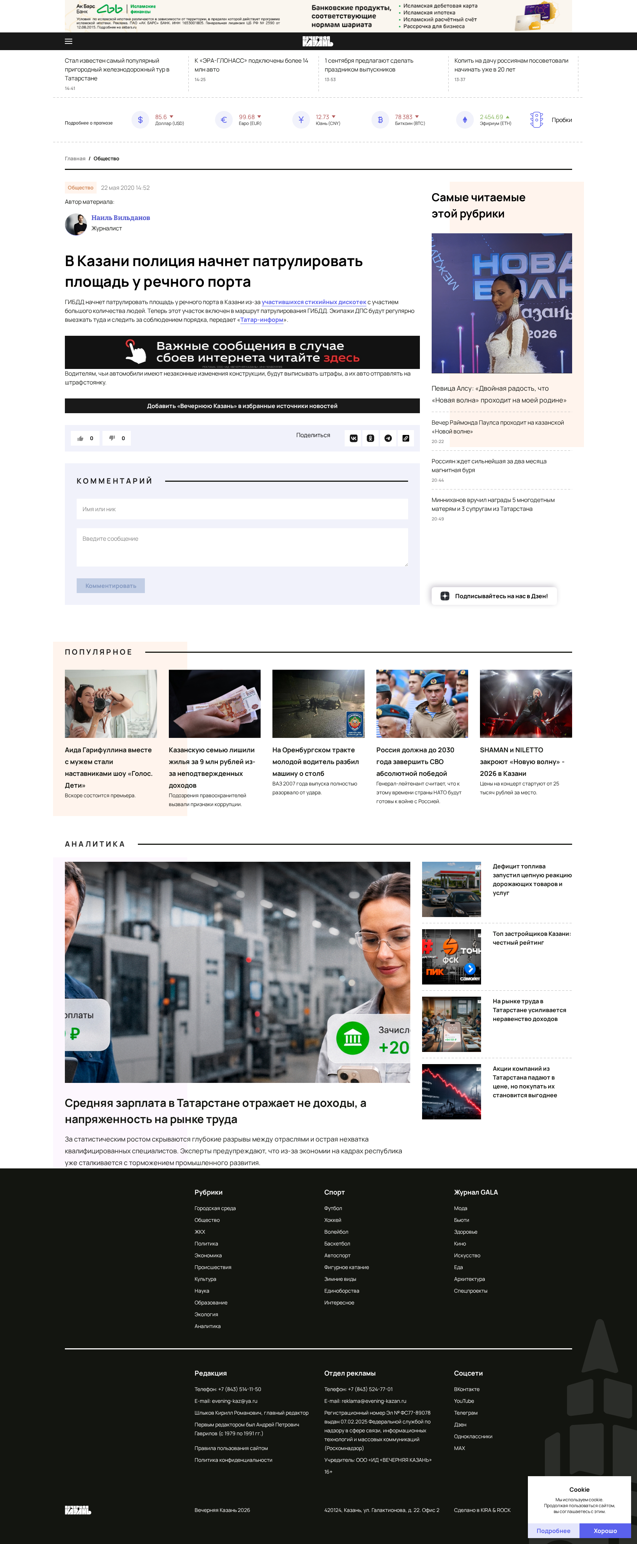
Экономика (208, 1255)
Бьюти (461, 1219)
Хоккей (332, 1219)
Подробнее (554, 1531)
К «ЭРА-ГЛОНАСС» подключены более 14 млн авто (251, 64)
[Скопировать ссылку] (406, 438)
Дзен (460, 1424)
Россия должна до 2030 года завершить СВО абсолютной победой (415, 761)
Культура (205, 1278)
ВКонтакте (467, 1389)
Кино (460, 1243)
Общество (106, 158)
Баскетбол (337, 1243)
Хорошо (605, 1531)
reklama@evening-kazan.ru (374, 1400)
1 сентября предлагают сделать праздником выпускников (369, 64)
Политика (206, 1243)
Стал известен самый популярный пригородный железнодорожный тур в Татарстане (117, 69)
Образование (211, 1302)
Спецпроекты (470, 1290)
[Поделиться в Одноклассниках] (370, 438)
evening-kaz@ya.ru (234, 1400)
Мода (460, 1208)
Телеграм (466, 1412)
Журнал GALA (476, 1192)
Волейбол (336, 1231)
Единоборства (341, 1290)
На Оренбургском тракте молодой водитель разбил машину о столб (315, 761)
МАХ (459, 1447)
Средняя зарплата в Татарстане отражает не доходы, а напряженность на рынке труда (215, 1110)
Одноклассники (473, 1436)
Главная (75, 158)
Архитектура (469, 1278)
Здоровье (465, 1231)
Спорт (334, 1192)
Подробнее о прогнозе (89, 123)
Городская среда (215, 1208)
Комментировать (111, 586)
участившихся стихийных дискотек (314, 302)
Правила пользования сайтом (231, 1447)
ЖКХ (200, 1231)
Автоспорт (337, 1255)
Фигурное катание (346, 1267)
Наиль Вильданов (120, 218)
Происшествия (213, 1267)
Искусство (467, 1255)
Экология (206, 1314)
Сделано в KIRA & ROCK (482, 1509)
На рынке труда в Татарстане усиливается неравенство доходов (529, 1010)
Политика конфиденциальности (233, 1459)
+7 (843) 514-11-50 (239, 1389)
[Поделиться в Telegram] (388, 438)
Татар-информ (261, 320)
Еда (458, 1267)
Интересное (339, 1302)
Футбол (333, 1208)
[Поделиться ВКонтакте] (353, 438)
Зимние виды (340, 1278)
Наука (202, 1290)
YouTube (464, 1400)
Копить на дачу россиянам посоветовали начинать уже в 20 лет (511, 64)
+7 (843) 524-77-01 (370, 1389)
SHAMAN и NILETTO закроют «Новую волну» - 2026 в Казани (522, 761)
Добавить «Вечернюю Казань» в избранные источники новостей (242, 406)
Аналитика (95, 844)
